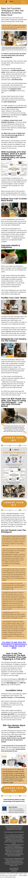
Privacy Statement (14, 868)
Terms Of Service (14, 869)
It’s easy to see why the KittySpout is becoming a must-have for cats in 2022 (14, 645)
